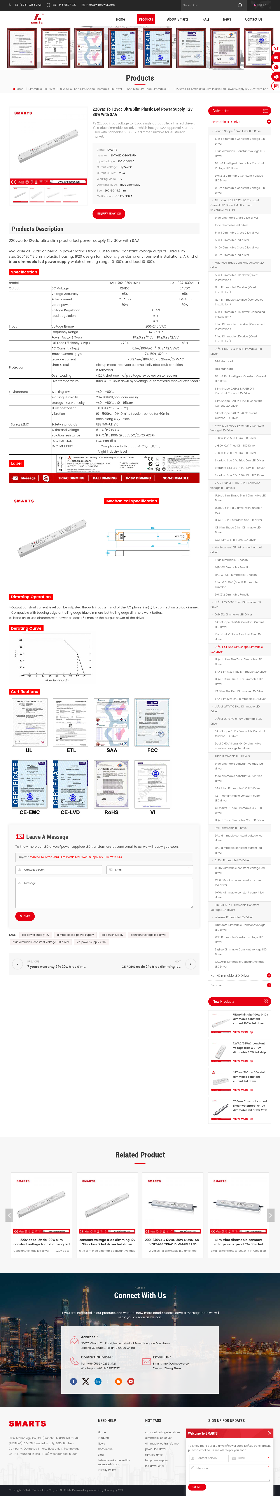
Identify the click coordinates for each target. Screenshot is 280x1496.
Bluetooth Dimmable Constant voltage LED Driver (240, 927)
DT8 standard (224, 369)
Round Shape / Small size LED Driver (238, 131)
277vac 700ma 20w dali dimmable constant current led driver (249, 1077)
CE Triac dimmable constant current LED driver (238, 798)
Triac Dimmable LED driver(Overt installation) (236, 339)
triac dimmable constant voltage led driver (239, 766)
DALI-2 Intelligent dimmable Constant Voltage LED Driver (239, 165)
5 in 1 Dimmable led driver (232, 240)
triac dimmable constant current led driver (238, 778)
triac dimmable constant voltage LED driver (41, 942)
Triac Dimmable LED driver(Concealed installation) (239, 326)
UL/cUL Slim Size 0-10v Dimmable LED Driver (239, 681)
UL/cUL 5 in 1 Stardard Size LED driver (238, 520)
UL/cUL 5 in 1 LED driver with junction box (238, 510)
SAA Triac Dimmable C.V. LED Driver (238, 788)
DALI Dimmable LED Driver (231, 828)
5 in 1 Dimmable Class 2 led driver (237, 233)
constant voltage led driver (148, 935)
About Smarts (178, 19)
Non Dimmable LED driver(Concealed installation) (239, 302)
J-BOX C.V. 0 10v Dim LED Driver (235, 453)
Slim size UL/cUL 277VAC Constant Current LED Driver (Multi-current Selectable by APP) (234, 205)
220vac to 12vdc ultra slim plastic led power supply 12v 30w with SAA (76, 857)
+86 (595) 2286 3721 (101, 1364)
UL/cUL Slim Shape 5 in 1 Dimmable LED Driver (240, 498)
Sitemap (109, 1490)
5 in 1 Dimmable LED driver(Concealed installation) (240, 314)
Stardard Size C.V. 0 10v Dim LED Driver (239, 475)
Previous (9, 1215)
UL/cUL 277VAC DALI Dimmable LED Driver (235, 709)
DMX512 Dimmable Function (233, 595)
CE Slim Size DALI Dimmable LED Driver (239, 692)
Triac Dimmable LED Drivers (232, 756)
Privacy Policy (107, 1470)
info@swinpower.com (100, 5)
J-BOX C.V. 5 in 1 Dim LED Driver (235, 438)
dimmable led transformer (162, 1444)
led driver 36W (154, 1466)
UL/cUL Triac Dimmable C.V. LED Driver (239, 820)
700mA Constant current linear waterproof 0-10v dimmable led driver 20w (250, 1105)
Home (120, 19)
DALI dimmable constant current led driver (238, 850)
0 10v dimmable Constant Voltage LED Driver (240, 190)
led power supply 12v (35, 935)
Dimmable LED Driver (41, 89)
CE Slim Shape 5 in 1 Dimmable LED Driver (238, 530)
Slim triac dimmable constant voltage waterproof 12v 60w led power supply (173, 1242)
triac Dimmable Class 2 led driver (236, 218)
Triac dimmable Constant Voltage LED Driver (239, 153)
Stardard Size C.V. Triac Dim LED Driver (239, 461)
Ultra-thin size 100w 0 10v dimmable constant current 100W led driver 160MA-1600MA (250, 1019)
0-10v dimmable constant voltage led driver (240, 870)
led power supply (156, 1461)
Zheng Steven (173, 1369)
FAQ (206, 19)
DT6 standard (224, 362)
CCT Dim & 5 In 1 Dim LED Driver (235, 540)
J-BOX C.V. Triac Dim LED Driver (235, 446)
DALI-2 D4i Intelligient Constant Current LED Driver (240, 378)
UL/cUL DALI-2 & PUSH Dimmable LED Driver (236, 351)
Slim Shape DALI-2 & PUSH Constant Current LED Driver (238, 403)
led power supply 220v (91, 942)
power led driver (155, 1449)
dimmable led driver (158, 1438)
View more (240, 1032)
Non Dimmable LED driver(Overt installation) (235, 289)
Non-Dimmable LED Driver (229, 975)
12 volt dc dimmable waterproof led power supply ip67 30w (238, 1242)
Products (146, 19)
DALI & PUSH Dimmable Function (236, 575)
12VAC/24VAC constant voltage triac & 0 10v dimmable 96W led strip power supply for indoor (249, 1048)
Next (271, 1215)
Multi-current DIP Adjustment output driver (236, 550)
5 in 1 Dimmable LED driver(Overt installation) (236, 277)
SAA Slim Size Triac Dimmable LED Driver (241, 672)
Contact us (105, 1449)
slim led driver (154, 1455)
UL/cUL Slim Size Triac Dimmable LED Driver (238, 662)
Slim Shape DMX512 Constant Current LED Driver (239, 624)
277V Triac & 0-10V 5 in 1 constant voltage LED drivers (235, 485)
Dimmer (216, 985)
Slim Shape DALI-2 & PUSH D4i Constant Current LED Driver (234, 391)
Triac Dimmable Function (231, 560)
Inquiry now (106, 214)
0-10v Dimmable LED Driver (232, 860)
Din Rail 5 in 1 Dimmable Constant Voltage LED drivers (234, 907)
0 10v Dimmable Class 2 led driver (237, 248)
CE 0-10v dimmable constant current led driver (239, 882)
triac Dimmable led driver (231, 225)
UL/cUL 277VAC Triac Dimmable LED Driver (235, 604)
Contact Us (253, 19)
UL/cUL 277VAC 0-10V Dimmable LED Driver (236, 721)
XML (120, 1490)
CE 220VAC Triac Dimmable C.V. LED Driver (238, 810)
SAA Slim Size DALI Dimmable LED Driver (240, 699)
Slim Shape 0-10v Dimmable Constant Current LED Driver (240, 733)
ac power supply (112, 935)
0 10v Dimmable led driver (232, 255)
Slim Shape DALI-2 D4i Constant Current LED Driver (236, 415)
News (227, 19)
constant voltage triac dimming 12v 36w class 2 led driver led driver (42, 1242)
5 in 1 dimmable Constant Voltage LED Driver (240, 141)
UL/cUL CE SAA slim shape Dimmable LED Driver (91, 89)
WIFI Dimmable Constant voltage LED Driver (239, 939)
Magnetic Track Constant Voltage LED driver (237, 265)
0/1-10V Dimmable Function (233, 567)
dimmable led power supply (75, 935)
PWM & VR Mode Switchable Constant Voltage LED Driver (237, 428)
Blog (101, 1455)
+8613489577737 (108, 1369)
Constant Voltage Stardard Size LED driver (238, 637)
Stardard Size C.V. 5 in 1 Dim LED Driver (239, 468)
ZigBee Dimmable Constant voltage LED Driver (240, 952)
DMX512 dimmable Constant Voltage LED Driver (239, 178)
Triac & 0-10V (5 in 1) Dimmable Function (236, 584)
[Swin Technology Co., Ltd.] (37, 18)
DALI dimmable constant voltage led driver (238, 838)
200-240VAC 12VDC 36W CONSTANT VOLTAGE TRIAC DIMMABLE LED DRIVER (107, 1242)
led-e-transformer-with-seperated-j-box (114, 1463)
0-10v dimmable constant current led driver (239, 895)
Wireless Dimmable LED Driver (234, 917)
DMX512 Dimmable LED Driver (233, 615)
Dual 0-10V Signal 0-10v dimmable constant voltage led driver (238, 746)
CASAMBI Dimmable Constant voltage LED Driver (239, 964)
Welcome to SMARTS (203, 1433)
